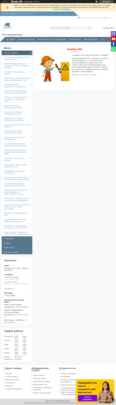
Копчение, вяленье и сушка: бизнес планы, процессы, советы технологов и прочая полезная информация (71, 391)
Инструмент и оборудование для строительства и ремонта (15, 227)
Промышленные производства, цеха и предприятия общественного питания (16, 192)
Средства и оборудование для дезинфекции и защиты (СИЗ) (15, 92)
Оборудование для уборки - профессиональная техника (14, 185)
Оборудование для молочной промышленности (15, 166)
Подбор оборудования (14, 389)
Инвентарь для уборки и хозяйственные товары (13, 132)
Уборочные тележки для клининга (13, 159)
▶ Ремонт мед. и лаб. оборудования (52, 39)
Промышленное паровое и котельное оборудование (14, 119)
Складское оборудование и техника (14, 73)
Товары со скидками (68, 373)
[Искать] (89, 28)
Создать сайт (27, 1)
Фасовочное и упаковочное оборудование (14, 138)
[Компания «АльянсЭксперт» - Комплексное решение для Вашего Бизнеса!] (7, 26)
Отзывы (7, 243)
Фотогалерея (65, 377)
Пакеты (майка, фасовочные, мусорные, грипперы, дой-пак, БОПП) (15, 152)
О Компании (8, 238)
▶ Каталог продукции (26, 39)
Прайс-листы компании (41, 381)
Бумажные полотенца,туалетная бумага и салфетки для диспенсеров (16, 207)
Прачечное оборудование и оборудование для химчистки (15, 145)
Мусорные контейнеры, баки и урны (16, 214)
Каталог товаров (10, 53)
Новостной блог (39, 375)
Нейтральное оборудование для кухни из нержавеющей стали (16, 79)
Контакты (9, 386)
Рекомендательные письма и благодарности (71, 381)
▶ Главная (11, 39)
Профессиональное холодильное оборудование (15, 85)
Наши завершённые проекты (71, 385)
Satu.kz (68, 401)
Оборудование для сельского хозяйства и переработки (15, 220)
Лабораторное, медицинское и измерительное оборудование (16, 199)
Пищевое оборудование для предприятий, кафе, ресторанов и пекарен (16, 65)
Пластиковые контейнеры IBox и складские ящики (16, 58)
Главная (9, 373)
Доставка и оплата (11, 252)
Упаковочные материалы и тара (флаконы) (16, 126)
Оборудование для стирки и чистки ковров (15, 172)
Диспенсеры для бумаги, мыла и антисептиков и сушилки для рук (16, 178)
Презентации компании (42, 393)
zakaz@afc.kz (9, 289)
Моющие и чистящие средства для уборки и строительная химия (16, 99)
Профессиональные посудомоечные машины (13, 107)
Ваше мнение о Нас (40, 384)
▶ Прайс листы (75, 39)
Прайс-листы (9, 247)
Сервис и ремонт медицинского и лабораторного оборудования (16, 233)
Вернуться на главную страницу (84, 74)
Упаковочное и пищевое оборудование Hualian (13, 113)
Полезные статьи (39, 378)
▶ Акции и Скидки (91, 39)
